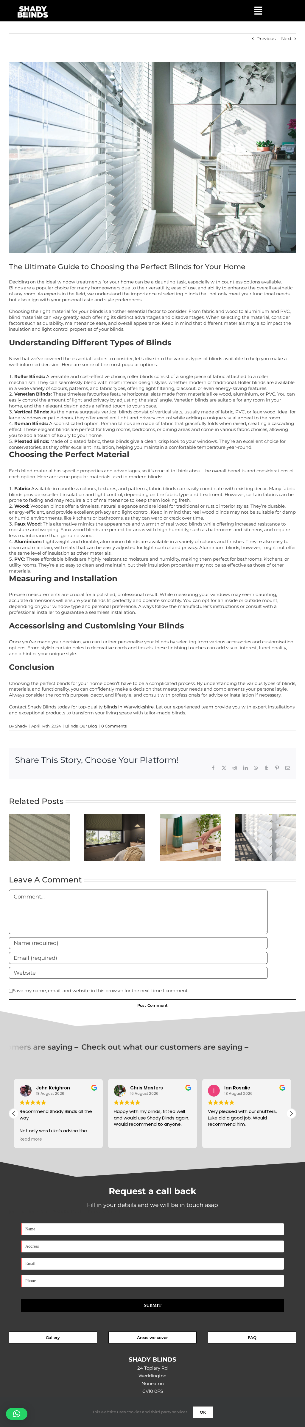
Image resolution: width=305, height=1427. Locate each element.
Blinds (71, 726)
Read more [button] (266, 1139)
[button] (291, 1113)
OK (203, 1412)
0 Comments (114, 726)
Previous (266, 38)
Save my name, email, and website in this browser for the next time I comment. (101, 990)
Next (286, 38)
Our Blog (88, 726)
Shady (21, 726)
